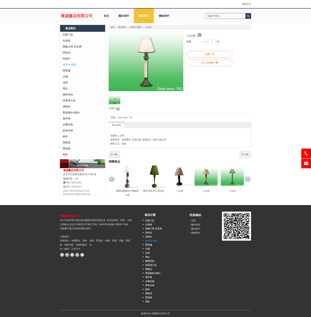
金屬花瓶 (68, 124)
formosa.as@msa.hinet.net (76, 194)
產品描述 (116, 125)
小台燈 (179, 191)
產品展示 (144, 15)
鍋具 (65, 136)
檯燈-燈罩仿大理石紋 (153, 191)
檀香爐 (66, 70)
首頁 (106, 15)
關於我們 (124, 15)
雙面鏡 (66, 148)
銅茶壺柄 (68, 130)
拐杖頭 (66, 52)
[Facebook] (62, 255)
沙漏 (65, 76)
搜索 (248, 16)
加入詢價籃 (207, 62)
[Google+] (67, 255)
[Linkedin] (72, 255)
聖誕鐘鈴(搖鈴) (71, 112)
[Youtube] (82, 255)
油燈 (65, 82)
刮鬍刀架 (68, 34)
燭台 (65, 88)
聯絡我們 (164, 15)
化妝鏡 (66, 40)
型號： (114, 117)
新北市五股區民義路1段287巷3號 (79, 174)
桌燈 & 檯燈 (69, 64)
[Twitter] (77, 255)
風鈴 (65, 154)
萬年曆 (66, 118)
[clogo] (76, 16)
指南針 (66, 58)
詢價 (207, 54)
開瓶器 (66, 142)
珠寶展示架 (69, 100)
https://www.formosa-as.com (76, 191)
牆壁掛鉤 (68, 94)
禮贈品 (66, 106)
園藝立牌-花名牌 (72, 46)
